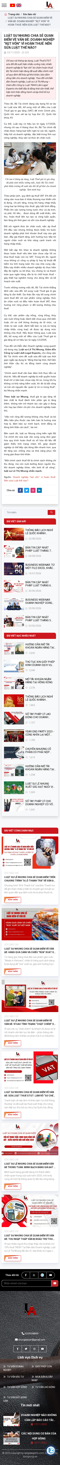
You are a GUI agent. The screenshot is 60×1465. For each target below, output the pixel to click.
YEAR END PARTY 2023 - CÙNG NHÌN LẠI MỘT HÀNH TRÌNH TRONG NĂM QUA (39, 733)
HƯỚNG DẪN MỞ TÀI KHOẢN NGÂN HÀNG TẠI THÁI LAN (39, 646)
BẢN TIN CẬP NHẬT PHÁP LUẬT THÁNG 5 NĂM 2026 (38, 619)
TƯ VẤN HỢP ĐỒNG (17, 1387)
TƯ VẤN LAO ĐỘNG (45, 1387)
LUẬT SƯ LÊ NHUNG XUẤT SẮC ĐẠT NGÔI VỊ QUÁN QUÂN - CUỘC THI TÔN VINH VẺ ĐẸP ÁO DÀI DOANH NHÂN (39, 785)
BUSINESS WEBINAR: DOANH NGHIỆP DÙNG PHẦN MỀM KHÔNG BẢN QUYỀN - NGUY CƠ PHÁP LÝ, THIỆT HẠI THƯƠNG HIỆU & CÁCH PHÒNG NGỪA (40, 601)
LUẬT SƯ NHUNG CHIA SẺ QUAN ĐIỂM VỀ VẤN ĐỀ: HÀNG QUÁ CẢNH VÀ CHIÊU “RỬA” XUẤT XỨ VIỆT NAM (30, 950)
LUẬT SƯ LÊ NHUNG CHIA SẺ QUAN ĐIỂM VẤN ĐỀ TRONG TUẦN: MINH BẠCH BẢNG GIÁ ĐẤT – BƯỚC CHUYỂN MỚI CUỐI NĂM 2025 (29, 1165)
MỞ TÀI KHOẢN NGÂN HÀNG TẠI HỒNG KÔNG (38, 681)
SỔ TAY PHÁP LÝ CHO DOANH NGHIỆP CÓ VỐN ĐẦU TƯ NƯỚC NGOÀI (40, 803)
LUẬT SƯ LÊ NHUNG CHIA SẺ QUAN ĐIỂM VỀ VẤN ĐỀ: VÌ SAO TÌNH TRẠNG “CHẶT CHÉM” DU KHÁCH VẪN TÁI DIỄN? (30, 1022)
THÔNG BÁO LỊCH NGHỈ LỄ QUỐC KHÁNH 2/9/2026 (39, 532)
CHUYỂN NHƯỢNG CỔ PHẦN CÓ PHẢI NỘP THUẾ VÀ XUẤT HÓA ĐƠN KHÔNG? (40, 750)
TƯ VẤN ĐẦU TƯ (15, 1376)
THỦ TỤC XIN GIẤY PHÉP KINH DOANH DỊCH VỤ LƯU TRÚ (40, 663)
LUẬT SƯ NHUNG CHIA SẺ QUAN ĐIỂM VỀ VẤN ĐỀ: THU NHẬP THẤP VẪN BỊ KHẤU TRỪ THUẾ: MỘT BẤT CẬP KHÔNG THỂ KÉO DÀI (29, 1237)
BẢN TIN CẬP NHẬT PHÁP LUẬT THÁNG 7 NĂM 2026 (38, 549)
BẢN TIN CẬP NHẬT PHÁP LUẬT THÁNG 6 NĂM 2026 (38, 584)
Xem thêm (13, 900)
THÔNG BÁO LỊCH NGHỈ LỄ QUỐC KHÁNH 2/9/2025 (39, 698)
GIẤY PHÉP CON (43, 1366)
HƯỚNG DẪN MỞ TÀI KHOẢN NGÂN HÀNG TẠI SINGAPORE (39, 768)
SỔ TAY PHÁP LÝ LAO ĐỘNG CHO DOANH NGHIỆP (38, 715)
